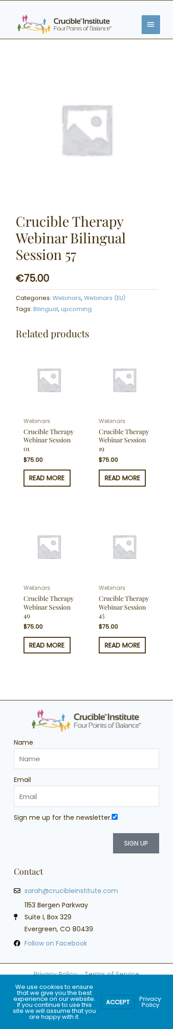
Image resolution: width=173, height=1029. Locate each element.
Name (23, 742)
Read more (47, 477)
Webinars (67, 298)
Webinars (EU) (104, 298)
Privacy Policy (150, 1001)
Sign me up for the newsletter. (63, 817)
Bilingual (45, 309)
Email (22, 779)
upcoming (76, 309)
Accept (118, 1002)
